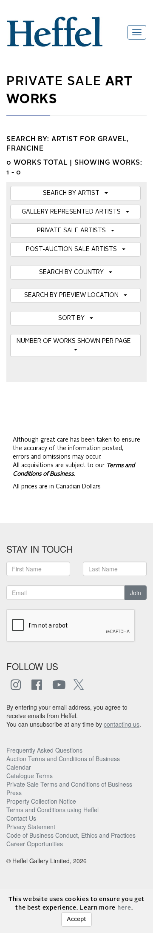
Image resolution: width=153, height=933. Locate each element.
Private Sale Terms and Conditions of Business (69, 784)
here (124, 908)
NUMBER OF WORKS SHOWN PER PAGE (75, 341)
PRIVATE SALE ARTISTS (74, 231)
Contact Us (21, 818)
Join (135, 592)
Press (14, 792)
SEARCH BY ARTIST (74, 193)
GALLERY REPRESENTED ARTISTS (74, 212)
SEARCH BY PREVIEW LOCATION (74, 295)
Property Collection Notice (41, 801)
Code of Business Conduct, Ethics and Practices (71, 835)
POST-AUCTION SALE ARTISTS (74, 249)
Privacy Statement (30, 826)
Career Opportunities (34, 843)
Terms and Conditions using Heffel (52, 809)
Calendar (18, 767)
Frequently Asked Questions (44, 750)
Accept (76, 919)
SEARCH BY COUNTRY (74, 272)
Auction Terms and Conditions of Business (63, 758)
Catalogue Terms (29, 775)
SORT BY (74, 318)
